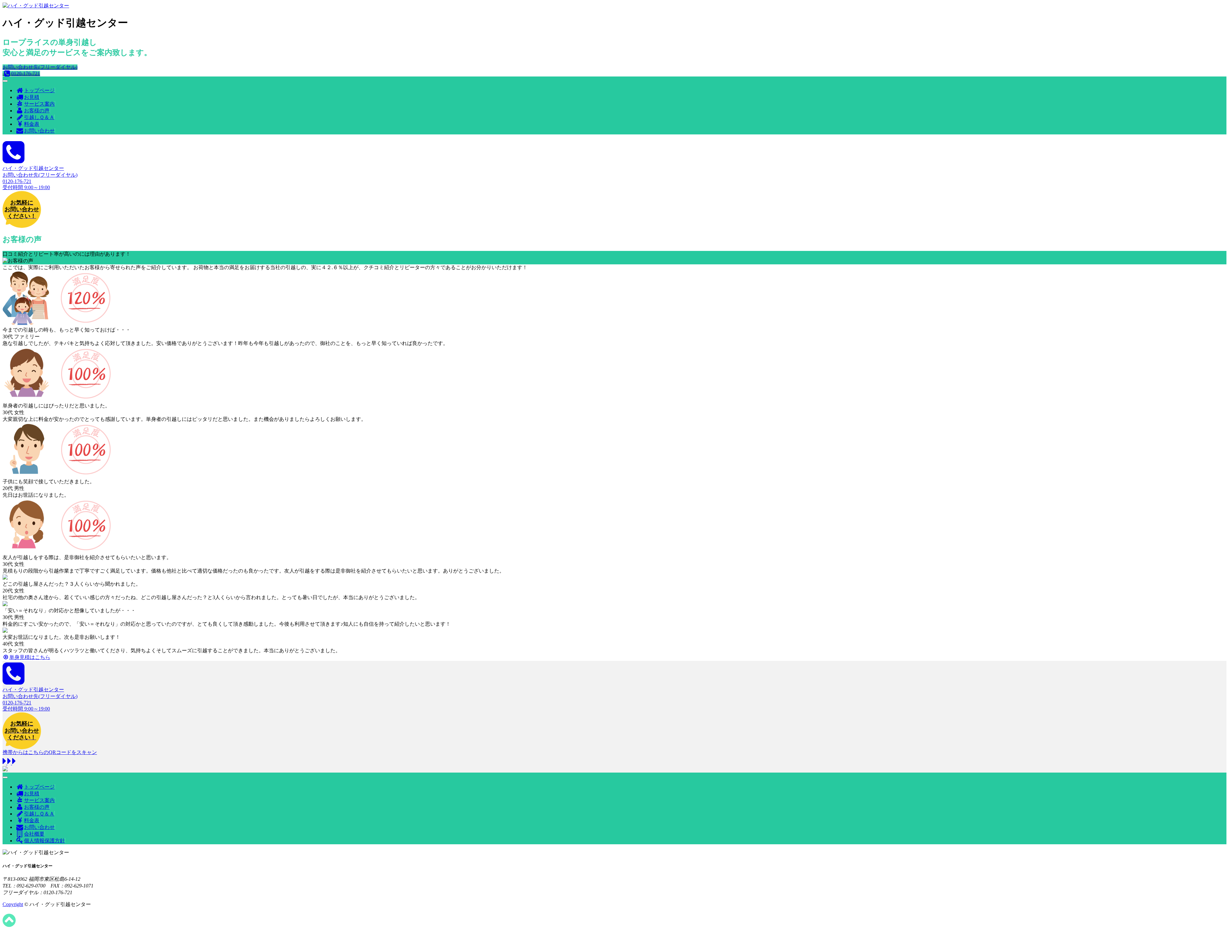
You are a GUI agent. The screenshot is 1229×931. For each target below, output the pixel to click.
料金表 (31, 124)
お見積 (31, 97)
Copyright (13, 904)
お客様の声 (37, 110)
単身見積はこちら (29, 657)
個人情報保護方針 (44, 840)
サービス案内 (39, 104)
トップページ (39, 90)
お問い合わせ (39, 130)
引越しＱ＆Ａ (39, 117)
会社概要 (34, 834)
